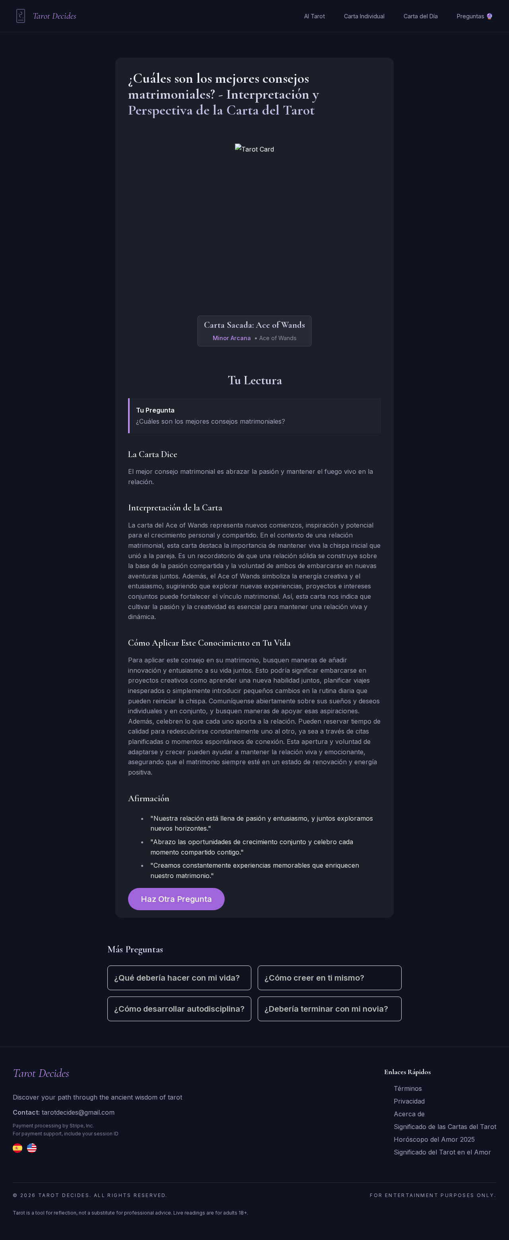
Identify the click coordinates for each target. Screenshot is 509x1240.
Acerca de (409, 1114)
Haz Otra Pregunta (176, 899)
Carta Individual (364, 16)
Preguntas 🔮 (475, 16)
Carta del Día (421, 16)
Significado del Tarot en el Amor (442, 1152)
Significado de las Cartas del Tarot (445, 1127)
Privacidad (409, 1101)
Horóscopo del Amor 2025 (434, 1139)
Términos (408, 1088)
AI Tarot (314, 16)
